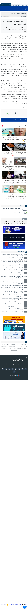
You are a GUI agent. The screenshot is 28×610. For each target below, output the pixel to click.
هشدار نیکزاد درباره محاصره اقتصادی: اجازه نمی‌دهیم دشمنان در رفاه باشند (13, 273)
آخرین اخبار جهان (20, 251)
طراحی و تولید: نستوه (13, 375)
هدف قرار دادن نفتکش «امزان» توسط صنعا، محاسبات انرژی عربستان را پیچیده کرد (12, 299)
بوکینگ (10, 348)
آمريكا (22, 221)
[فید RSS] (2, 369)
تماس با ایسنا (3, 364)
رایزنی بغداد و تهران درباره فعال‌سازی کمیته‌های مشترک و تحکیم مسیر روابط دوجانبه (12, 291)
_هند (24, 120)
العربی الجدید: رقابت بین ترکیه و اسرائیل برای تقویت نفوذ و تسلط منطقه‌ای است (12, 312)
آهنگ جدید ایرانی (23, 346)
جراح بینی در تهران (5, 344)
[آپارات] (13, 372)
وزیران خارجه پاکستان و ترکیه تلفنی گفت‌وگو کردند (13, 267)
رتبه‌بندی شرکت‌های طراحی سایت (20, 348)
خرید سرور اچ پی (11, 346)
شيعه (19, 120)
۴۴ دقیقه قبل (25, 261)
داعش (13, 120)
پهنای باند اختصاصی (14, 344)
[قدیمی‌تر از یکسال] (24, 210)
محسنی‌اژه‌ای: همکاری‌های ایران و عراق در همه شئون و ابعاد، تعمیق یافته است (12, 255)
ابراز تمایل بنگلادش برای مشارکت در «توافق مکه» (13, 304)
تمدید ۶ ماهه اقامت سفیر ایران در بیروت (15, 306)
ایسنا (22, 8)
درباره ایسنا (9, 364)
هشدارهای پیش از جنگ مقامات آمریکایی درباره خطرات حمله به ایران (12, 308)
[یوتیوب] (12, 369)
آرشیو (10, 4)
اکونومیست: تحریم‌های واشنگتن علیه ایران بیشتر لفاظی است (12, 269)
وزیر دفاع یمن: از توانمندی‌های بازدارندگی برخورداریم (13, 302)
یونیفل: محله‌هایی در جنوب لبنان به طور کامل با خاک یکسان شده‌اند (13, 282)
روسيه (6, 221)
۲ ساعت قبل (25, 301)
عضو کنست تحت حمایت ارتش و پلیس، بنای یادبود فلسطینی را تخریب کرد (13, 262)
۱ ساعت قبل (25, 272)
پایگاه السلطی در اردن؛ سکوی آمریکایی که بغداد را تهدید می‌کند (12, 288)
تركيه (4, 223)
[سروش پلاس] (18, 369)
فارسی (19, 5)
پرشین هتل (4, 348)
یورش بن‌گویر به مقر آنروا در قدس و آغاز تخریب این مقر (12, 265)
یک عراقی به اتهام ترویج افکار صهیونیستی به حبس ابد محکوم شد (12, 258)
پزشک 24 (17, 346)
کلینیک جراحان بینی (14, 350)
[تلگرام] (15, 369)
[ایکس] (9, 369)
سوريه (11, 223)
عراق (15, 223)
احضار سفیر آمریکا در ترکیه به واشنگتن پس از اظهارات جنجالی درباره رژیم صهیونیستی (13, 295)
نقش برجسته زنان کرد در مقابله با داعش (12, 213)
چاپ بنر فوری (23, 344)
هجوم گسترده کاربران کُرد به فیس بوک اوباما (11, 208)
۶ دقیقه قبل (25, 254)
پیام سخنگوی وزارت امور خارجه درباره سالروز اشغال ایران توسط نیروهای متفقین (12, 277)
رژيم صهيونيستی (17, 221)
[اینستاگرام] (5, 369)
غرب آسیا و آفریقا (23, 13)
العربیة (16, 5)
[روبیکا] (25, 369)
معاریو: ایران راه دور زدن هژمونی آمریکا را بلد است (13, 280)
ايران (26, 221)
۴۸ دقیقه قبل (25, 265)
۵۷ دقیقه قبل (25, 269)
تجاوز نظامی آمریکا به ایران (22, 223)
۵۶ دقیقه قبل (25, 267)
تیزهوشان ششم (4, 346)
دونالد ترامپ (10, 221)
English (12, 5)
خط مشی (15, 364)
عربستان (7, 223)
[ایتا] (22, 369)
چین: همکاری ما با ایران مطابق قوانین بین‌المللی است (12, 285)
